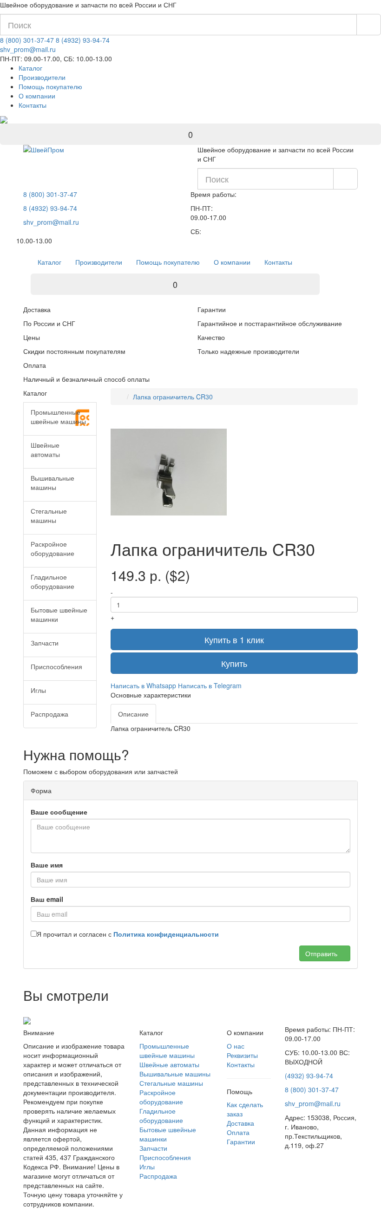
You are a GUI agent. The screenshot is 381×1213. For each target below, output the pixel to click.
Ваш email (47, 899)
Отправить (322, 953)
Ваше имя (47, 864)
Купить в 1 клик (234, 639)
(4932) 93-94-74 (309, 1075)
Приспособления (165, 1157)
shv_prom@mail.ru (28, 49)
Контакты (32, 105)
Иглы (147, 1166)
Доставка (240, 1123)
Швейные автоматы (169, 1064)
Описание (133, 713)
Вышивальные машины (174, 1073)
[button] (218, 422)
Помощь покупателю (50, 86)
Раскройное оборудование (161, 1097)
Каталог (30, 67)
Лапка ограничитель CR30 (173, 396)
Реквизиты (242, 1055)
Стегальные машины (171, 1083)
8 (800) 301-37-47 (27, 40)
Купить (234, 663)
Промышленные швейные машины (167, 1050)
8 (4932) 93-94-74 (83, 40)
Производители (42, 77)
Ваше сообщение (59, 811)
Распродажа (158, 1175)
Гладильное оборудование (161, 1115)
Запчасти (153, 1148)
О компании (37, 95)
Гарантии (241, 1141)
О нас (235, 1045)
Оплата (238, 1132)
